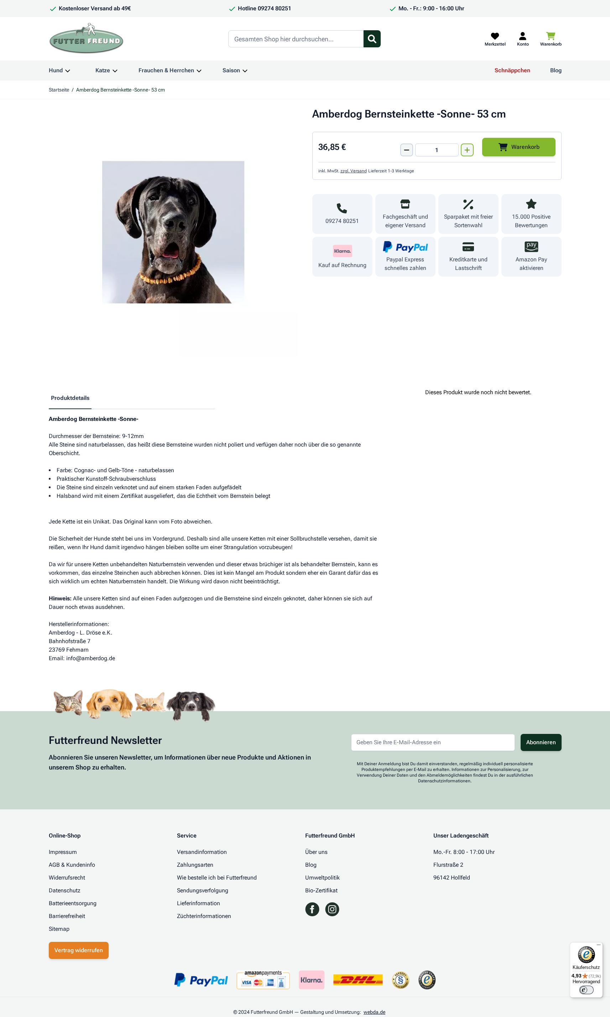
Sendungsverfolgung (202, 890)
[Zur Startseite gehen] (86, 39)
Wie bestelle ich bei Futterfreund (217, 877)
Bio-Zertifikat (321, 890)
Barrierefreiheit (67, 916)
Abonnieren (541, 742)
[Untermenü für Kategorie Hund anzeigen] (67, 70)
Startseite (59, 90)
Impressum (63, 852)
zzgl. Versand (353, 170)
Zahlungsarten (195, 864)
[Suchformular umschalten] (372, 38)
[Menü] (598, 946)
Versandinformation (202, 852)
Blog (556, 70)
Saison (231, 70)
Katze (102, 70)
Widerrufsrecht (67, 877)
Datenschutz (64, 890)
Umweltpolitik (322, 877)
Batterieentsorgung (73, 903)
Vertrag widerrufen (78, 950)
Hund (56, 70)
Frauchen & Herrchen (166, 70)
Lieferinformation (198, 903)
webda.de (374, 1012)
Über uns (316, 852)
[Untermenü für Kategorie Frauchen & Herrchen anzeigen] (199, 70)
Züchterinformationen (204, 916)
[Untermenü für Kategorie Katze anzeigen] (115, 70)
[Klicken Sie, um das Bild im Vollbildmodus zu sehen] (173, 232)
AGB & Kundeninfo (72, 864)
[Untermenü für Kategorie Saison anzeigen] (245, 70)
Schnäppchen (512, 70)
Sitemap (59, 928)
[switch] (586, 990)
